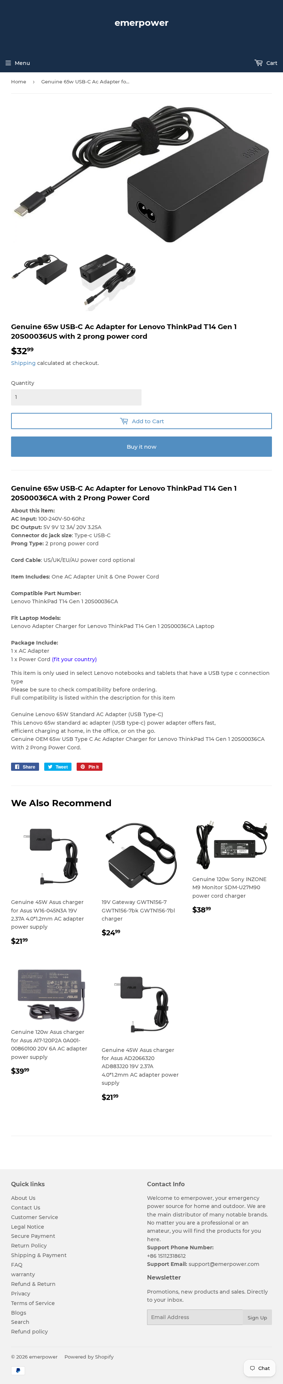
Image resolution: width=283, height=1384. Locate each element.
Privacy (20, 1293)
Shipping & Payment (39, 1255)
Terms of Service (33, 1303)
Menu (22, 63)
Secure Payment (33, 1236)
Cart (271, 63)
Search (20, 1322)
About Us (23, 1198)
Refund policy (29, 1331)
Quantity (22, 383)
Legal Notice (27, 1226)
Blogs (18, 1312)
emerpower (141, 22)
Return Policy (29, 1245)
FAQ (16, 1265)
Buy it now (141, 446)
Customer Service (34, 1217)
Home (18, 81)
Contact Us (25, 1207)
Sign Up (257, 1318)
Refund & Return (33, 1284)
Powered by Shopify (88, 1357)
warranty (23, 1274)
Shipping (23, 363)
